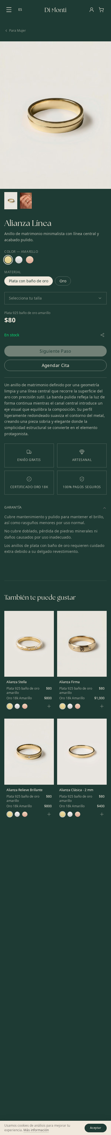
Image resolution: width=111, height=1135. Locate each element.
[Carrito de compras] (101, 9)
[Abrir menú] (9, 9)
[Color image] (10, 200)
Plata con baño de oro (28, 280)
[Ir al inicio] (55, 10)
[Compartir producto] (102, 335)
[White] (19, 260)
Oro (63, 280)
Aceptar (95, 1128)
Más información (36, 1130)
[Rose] (29, 260)
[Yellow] (8, 260)
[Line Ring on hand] (25, 200)
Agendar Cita (56, 365)
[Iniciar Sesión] (91, 9)
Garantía (13, 507)
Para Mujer (17, 30)
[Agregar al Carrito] (49, 706)
